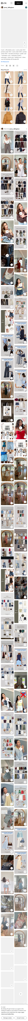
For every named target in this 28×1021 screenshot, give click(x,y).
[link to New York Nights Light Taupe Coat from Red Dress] (20, 91)
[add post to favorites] (24, 46)
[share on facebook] (6, 65)
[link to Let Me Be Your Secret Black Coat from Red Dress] (7, 104)
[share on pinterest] (10, 65)
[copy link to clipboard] (17, 65)
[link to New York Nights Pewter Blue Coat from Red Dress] (20, 104)
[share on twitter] (13, 65)
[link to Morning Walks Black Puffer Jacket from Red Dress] (20, 117)
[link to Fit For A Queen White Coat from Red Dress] (7, 77)
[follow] (26, 7)
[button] (26, 3)
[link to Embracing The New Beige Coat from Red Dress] (7, 91)
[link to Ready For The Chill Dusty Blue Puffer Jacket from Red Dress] (20, 77)
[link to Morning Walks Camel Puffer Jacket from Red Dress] (7, 117)
